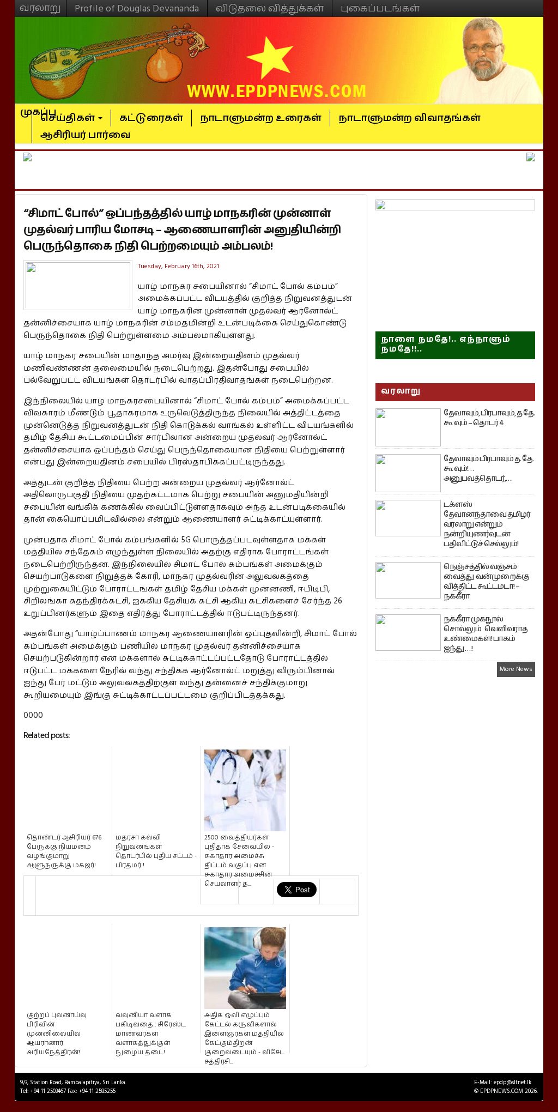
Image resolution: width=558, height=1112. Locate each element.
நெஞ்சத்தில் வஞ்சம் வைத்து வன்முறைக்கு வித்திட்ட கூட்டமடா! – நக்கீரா (486, 581)
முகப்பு (38, 107)
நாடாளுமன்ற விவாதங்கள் (409, 118)
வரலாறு (40, 3)
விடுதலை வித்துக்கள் (270, 8)
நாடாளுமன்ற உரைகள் (261, 118)
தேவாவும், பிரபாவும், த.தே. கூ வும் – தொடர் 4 (489, 418)
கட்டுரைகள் (151, 118)
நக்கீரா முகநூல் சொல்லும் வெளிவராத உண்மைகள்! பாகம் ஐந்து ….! (485, 634)
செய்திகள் (68, 118)
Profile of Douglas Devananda (137, 8)
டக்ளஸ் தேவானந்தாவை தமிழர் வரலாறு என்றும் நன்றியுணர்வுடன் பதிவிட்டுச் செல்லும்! (487, 524)
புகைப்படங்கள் (380, 8)
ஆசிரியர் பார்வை (85, 135)
